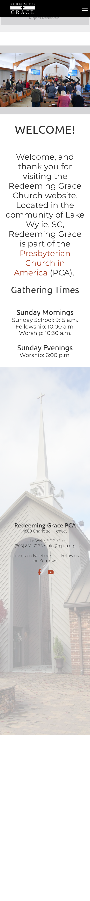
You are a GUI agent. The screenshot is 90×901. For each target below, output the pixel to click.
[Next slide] (78, 80)
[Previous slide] (12, 80)
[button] (85, 8)
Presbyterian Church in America (43, 263)
